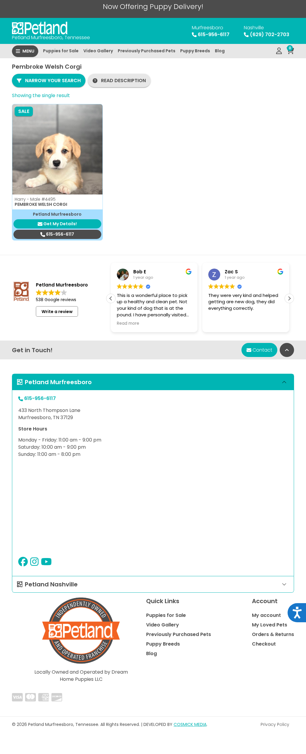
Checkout (264, 643)
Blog (220, 51)
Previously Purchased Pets (146, 51)
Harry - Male (35, 199)
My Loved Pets (269, 624)
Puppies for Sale (61, 51)
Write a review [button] (57, 312)
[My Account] (279, 51)
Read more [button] (128, 323)
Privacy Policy (275, 724)
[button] (289, 298)
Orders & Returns (273, 634)
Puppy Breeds (195, 51)
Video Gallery (98, 51)
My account (266, 615)
